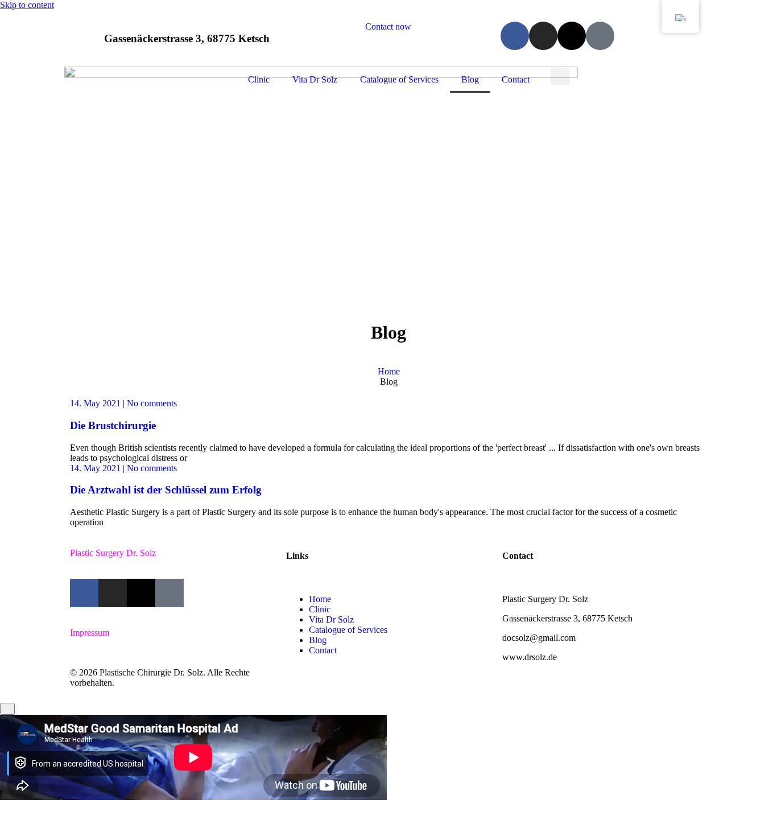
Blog (470, 79)
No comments (152, 403)
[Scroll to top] (7, 709)
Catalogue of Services (399, 79)
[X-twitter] (571, 36)
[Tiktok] (600, 36)
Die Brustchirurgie (113, 425)
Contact (516, 79)
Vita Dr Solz (314, 79)
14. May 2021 (95, 403)
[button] (560, 76)
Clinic (259, 79)
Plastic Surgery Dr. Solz (113, 553)
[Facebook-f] (515, 36)
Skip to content (27, 5)
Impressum (89, 632)
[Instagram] (543, 36)
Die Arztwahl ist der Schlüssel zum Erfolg (166, 490)
